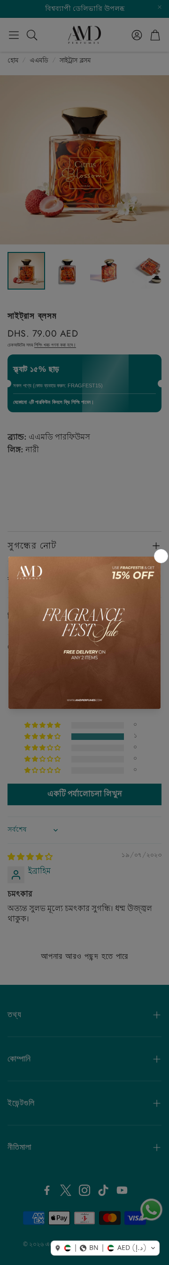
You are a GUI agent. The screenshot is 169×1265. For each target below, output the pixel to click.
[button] (105, 1248)
